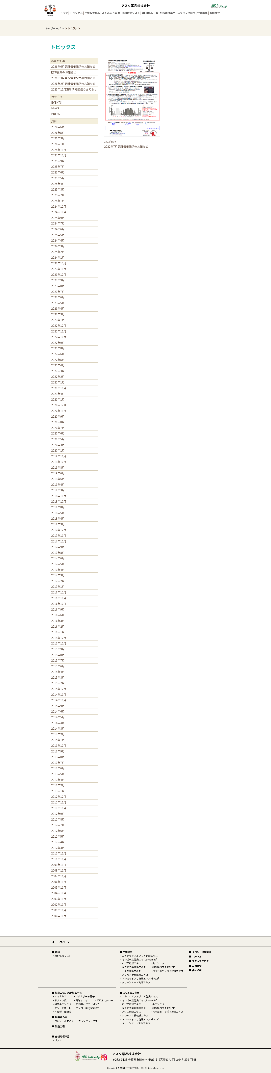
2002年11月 (58, 904)
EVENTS (56, 102)
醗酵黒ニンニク (63, 1004)
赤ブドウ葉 (60, 1000)
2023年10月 (58, 274)
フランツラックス (87, 1021)
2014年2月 (58, 734)
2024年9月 (58, 218)
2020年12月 (58, 405)
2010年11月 (58, 859)
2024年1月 (58, 257)
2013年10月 (58, 745)
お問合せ (214, 13)
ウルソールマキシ (64, 1021)
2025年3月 (58, 189)
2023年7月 (58, 292)
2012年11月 (58, 802)
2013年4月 (58, 780)
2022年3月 (58, 371)
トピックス (76, 13)
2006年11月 (58, 882)
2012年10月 (58, 808)
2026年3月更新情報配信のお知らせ (73, 78)
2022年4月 (58, 365)
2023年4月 (58, 308)
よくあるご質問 (111, 13)
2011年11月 (58, 853)
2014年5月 (58, 717)
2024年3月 (58, 246)
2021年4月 (58, 394)
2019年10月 (58, 462)
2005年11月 (58, 887)
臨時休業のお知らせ (63, 72)
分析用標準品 (167, 13)
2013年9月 (58, 751)
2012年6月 (58, 831)
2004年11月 (58, 893)
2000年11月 (58, 916)
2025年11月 (58, 150)
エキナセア (60, 996)
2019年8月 (58, 467)
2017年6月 (58, 558)
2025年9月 (58, 161)
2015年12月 (58, 638)
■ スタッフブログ (199, 961)
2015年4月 (58, 672)
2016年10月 (58, 604)
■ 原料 (56, 952)
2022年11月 (58, 331)
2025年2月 (58, 195)
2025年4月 (58, 184)
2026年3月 (58, 138)
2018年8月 (58, 507)
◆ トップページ (60, 942)
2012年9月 (58, 814)
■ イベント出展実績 (200, 952)
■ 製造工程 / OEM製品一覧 (67, 992)
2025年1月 (58, 201)
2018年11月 (58, 496)
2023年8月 (58, 286)
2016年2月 (58, 626)
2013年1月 (58, 791)
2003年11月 (58, 899)
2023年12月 (58, 263)
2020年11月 (58, 411)
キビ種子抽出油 (63, 1011)
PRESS (55, 114)
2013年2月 (58, 785)
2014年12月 (58, 689)
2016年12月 (58, 592)
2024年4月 (58, 240)
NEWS (55, 108)
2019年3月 (58, 490)
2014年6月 (58, 711)
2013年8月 (58, 757)
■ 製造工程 (58, 1026)
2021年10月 (58, 388)
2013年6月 (58, 768)
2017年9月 (58, 547)
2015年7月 (58, 660)
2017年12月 (58, 530)
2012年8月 (58, 819)
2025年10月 (58, 155)
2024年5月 (58, 235)
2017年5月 (58, 564)
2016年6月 (58, 615)
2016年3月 (58, 621)
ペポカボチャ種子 (85, 996)
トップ (64, 13)
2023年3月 (58, 314)
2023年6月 (58, 297)
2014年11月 (58, 694)
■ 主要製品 (126, 952)
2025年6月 (58, 172)
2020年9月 (58, 416)
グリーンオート (63, 1007)
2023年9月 (58, 280)
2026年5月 (58, 133)
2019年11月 (58, 456)
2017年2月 (58, 581)
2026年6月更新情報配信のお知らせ (73, 66)
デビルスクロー (104, 1000)
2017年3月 (58, 575)
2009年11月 (58, 865)
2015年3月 (58, 677)
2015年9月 (58, 649)
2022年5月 (58, 360)
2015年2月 (58, 683)
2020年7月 (58, 428)
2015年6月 (58, 666)
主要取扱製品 (92, 13)
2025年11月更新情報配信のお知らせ (74, 89)
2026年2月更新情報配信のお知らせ (73, 84)
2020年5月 (58, 439)
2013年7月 (58, 763)
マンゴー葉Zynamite (87, 1007)
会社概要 (202, 13)
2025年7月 (58, 167)
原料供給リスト (131, 13)
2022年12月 (58, 325)
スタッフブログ (186, 13)
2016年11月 (58, 598)
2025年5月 (58, 178)
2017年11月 (58, 535)
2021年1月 (58, 399)
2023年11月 (58, 269)
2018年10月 (58, 501)
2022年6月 (58, 354)
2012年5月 (58, 836)
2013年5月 (58, 774)
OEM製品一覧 (150, 13)
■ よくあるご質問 (129, 992)
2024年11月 (58, 212)
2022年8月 (58, 348)
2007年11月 (58, 876)
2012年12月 (58, 796)
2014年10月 (58, 700)
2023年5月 (58, 303)
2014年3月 (58, 728)
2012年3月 (58, 848)
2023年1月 (58, 320)
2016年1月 (58, 632)
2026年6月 (58, 127)
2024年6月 (58, 229)
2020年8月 (58, 422)
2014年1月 (58, 740)
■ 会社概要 (195, 970)
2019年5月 (58, 479)
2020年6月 (58, 433)
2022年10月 (58, 337)
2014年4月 (58, 723)
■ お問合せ (195, 965)
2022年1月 (58, 382)
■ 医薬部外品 (59, 1017)
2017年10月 (58, 541)
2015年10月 (58, 643)
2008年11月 (58, 870)
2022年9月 (58, 343)
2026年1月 (58, 144)
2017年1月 (58, 587)
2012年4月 (58, 842)
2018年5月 (58, 513)
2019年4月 (58, 484)
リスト (58, 1040)
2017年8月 (58, 553)
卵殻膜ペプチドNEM (87, 1004)
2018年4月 (58, 518)
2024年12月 (58, 206)
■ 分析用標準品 (60, 1036)
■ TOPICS (195, 956)
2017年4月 (58, 570)
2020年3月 (58, 445)
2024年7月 (58, 223)
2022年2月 (58, 377)
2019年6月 (58, 473)
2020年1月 (58, 450)
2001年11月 (58, 910)
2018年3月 (58, 524)
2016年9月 (58, 609)
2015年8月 (58, 655)
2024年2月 (58, 252)
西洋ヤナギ (81, 1000)
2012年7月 (58, 825)
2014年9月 (58, 706)
